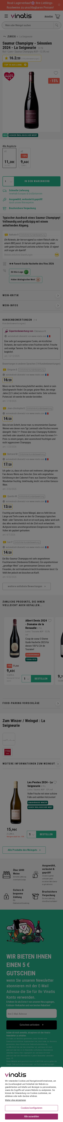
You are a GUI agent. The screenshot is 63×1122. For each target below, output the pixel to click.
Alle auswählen (31, 1116)
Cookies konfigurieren (31, 1107)
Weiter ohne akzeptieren (15, 1100)
